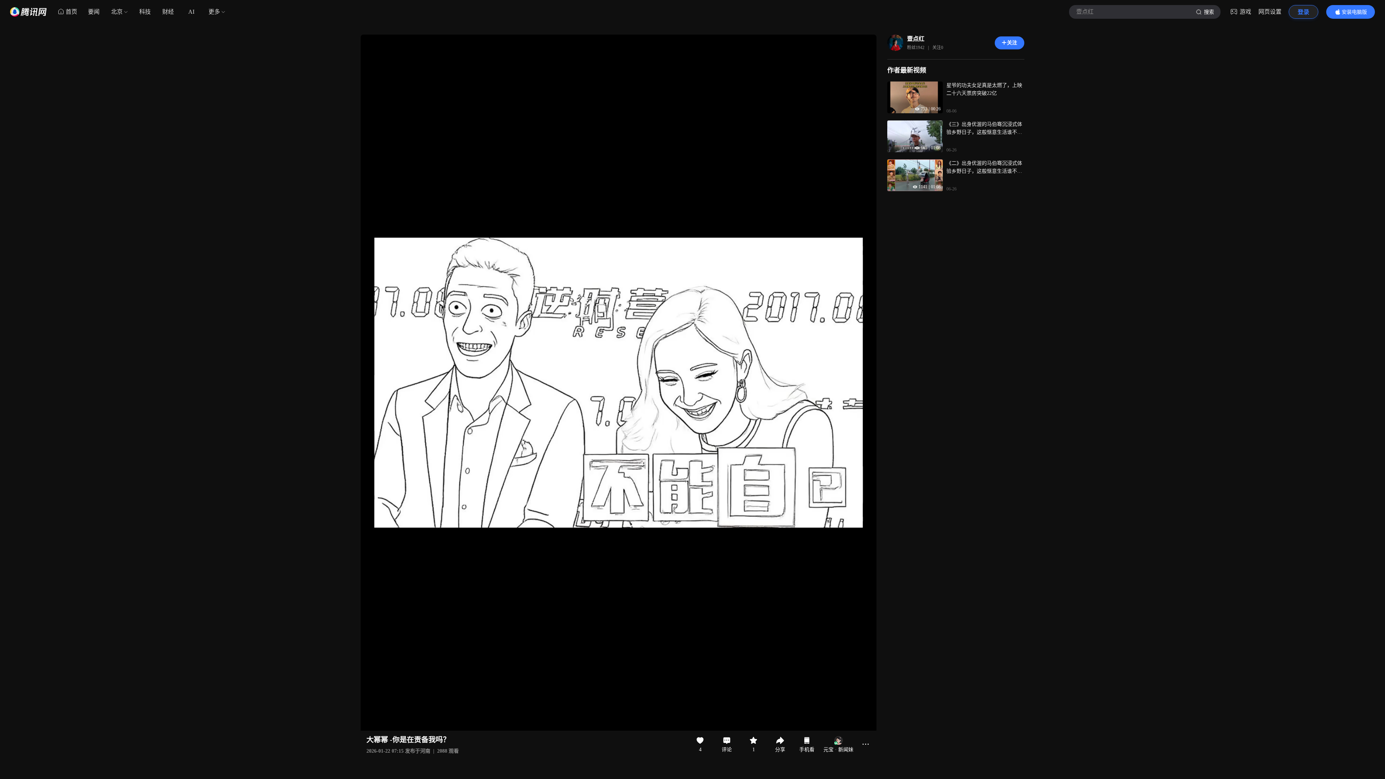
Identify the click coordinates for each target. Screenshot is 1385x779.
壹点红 (915, 39)
